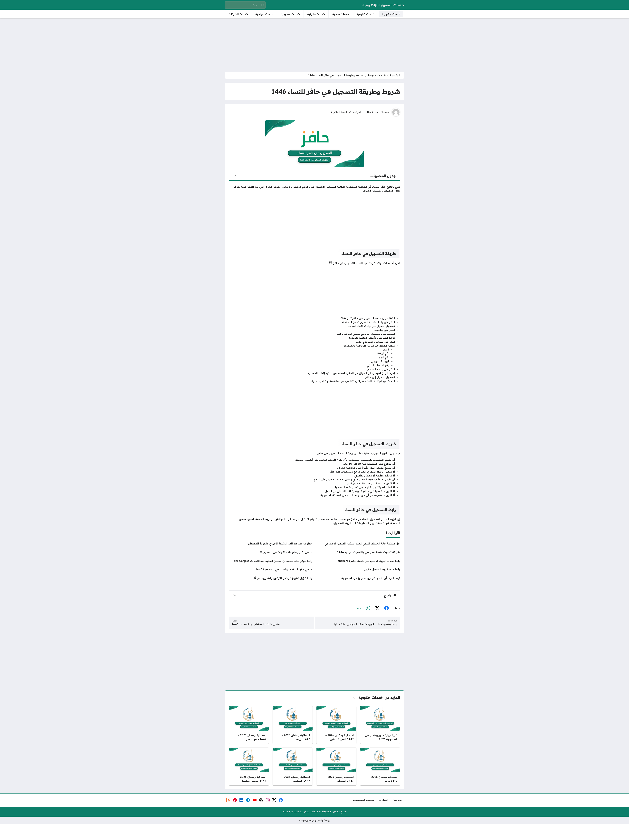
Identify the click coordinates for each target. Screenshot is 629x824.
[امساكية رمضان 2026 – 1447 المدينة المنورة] (336, 725)
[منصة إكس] (377, 608)
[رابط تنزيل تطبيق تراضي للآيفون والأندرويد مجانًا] (270, 578)
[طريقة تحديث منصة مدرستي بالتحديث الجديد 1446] (358, 552)
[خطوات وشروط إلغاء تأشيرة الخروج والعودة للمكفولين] (270, 543)
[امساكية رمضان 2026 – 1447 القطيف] (293, 766)
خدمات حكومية (376, 75)
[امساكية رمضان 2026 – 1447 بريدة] (293, 725)
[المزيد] (358, 608)
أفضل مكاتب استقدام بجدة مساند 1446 (256, 624)
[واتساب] (368, 608)
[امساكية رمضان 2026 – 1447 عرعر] (380, 766)
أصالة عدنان (371, 112)
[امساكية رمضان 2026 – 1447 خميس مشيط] (249, 766)
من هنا (346, 318)
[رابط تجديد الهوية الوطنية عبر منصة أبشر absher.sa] (358, 561)
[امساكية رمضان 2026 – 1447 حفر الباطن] (249, 725)
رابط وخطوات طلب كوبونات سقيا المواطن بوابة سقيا (365, 624)
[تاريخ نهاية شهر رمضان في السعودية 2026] (380, 725)
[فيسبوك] (386, 608)
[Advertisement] (314, 45)
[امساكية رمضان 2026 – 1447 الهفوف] (336, 766)
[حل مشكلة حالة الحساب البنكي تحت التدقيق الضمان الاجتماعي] (358, 543)
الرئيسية (395, 75)
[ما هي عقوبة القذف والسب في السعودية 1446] (270, 569)
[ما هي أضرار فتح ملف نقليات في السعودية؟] (270, 552)
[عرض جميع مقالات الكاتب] (396, 112)
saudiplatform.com (334, 519)
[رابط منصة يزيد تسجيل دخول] (358, 569)
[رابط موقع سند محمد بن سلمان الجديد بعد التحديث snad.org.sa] (270, 561)
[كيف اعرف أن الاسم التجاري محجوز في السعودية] (358, 578)
